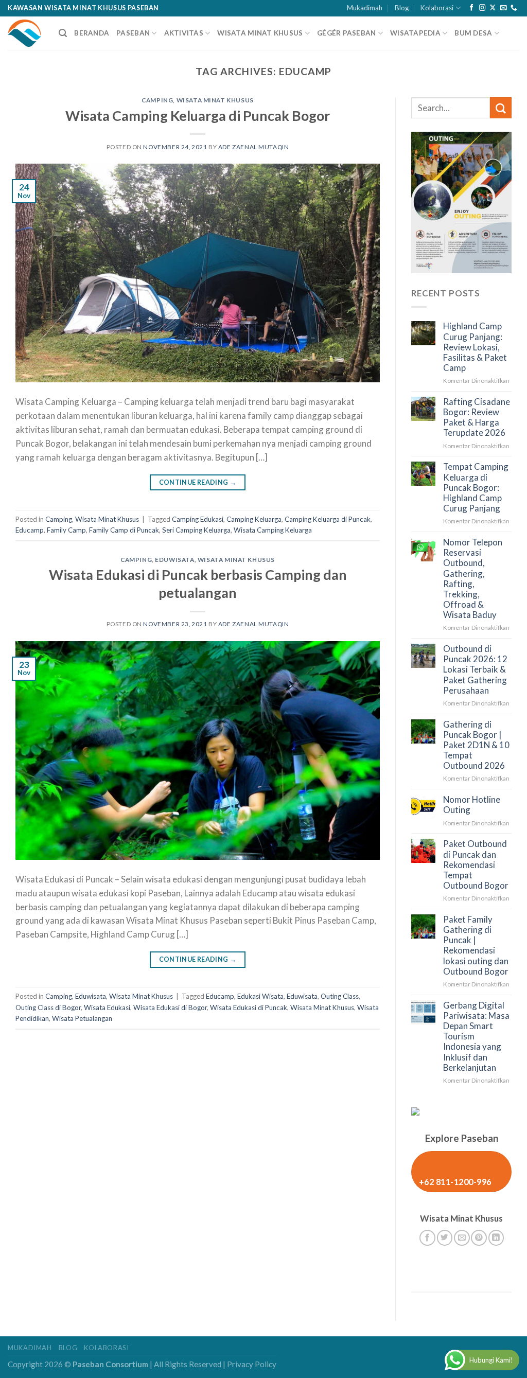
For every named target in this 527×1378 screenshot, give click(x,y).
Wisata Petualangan (82, 1018)
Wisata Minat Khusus (260, 33)
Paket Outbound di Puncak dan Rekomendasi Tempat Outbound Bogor (475, 865)
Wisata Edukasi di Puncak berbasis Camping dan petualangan (198, 583)
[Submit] (501, 107)
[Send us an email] (503, 8)
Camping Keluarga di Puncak (328, 519)
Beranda (91, 33)
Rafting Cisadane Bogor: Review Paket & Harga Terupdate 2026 (476, 417)
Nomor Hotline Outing (471, 804)
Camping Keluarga (254, 519)
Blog (402, 8)
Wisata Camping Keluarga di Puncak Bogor (197, 115)
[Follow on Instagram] (482, 8)
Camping (157, 100)
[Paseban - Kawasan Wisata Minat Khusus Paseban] (25, 33)
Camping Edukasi (197, 519)
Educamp (29, 530)
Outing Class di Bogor (48, 1007)
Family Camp (66, 530)
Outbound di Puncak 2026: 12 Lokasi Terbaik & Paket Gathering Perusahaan (475, 670)
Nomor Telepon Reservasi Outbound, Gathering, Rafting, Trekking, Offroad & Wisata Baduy (472, 578)
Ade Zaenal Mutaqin (253, 147)
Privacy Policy (251, 1364)
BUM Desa (473, 33)
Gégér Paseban (346, 33)
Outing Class (340, 996)
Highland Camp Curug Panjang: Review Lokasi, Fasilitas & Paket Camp (475, 347)
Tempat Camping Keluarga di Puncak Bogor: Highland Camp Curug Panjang (475, 488)
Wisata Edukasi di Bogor (170, 1007)
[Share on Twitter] (445, 1238)
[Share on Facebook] (427, 1238)
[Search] (63, 33)
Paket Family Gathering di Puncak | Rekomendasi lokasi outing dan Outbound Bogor (475, 945)
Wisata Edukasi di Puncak (248, 1007)
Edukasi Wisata (260, 996)
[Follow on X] (492, 8)
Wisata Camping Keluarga (273, 530)
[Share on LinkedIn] (496, 1238)
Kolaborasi (436, 8)
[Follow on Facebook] (471, 8)
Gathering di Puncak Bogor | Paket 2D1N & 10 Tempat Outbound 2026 (476, 745)
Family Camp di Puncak (124, 530)
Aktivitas (183, 33)
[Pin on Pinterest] (479, 1238)
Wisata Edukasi (107, 1007)
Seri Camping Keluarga (196, 530)
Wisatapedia (415, 33)
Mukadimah (364, 8)
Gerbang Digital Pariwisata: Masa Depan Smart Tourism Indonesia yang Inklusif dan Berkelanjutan (476, 1036)
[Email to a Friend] (462, 1238)
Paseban (133, 33)
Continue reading (198, 482)
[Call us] (514, 8)
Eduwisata (174, 559)
